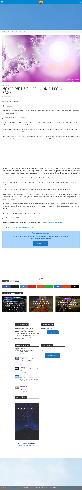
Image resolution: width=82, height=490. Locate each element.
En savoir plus (53, 332)
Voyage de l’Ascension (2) (11, 301)
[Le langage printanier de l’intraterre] (17, 387)
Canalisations (5, 85)
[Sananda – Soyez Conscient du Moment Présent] (17, 349)
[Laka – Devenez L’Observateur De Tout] (17, 368)
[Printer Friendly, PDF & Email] (41, 279)
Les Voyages (9, 299)
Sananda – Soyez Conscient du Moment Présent (28, 350)
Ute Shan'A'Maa (14, 281)
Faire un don (40, 244)
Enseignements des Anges (26, 377)
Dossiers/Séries (16, 297)
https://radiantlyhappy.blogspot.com (21, 227)
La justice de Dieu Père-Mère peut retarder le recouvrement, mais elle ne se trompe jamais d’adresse (67, 303)
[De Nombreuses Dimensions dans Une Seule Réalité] (17, 377)
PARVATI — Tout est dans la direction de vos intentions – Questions (41, 303)
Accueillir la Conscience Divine (14, 487)
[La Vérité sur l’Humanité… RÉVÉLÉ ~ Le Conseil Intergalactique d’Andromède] (17, 358)
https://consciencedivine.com (52, 223)
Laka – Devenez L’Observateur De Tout (29, 369)
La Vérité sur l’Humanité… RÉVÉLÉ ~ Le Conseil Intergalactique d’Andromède (28, 360)
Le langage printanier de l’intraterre (27, 388)
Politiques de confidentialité (64, 487)
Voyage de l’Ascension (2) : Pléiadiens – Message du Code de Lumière (14, 305)
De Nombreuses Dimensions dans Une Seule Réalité (29, 379)
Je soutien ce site (52, 355)
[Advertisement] (41, 17)
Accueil (3, 31)
